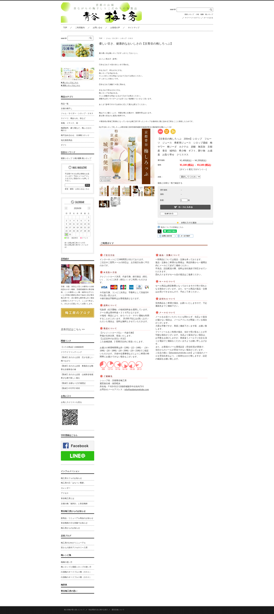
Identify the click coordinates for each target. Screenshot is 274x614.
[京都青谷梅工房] (101, 21)
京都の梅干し (66, 108)
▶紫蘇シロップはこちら (70, 85)
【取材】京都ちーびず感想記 (73, 383)
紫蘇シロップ (189, 14)
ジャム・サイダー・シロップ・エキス (119, 38)
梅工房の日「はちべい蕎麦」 (73, 483)
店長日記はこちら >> (73, 329)
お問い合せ (97, 27)
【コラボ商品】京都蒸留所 (72, 347)
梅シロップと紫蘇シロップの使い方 (76, 567)
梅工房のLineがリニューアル (73, 543)
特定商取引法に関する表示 (98, 610)
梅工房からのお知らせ (70, 528)
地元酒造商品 (66, 140)
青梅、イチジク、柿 (69, 123)
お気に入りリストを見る (71, 402)
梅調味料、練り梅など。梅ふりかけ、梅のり (77, 129)
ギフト (64, 145)
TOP (65, 27)
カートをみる (208, 18)
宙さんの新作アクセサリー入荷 (74, 547)
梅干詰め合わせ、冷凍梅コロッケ (75, 135)
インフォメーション (70, 471)
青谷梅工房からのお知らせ (73, 511)
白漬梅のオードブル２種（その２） (76, 577)
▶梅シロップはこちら (69, 82)
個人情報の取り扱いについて (74, 610)
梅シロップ (209, 14)
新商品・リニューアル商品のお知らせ (77, 518)
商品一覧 (64, 104)
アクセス (64, 493)
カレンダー (65, 488)
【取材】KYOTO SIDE (70, 388)
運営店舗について (118, 610)
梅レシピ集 (66, 555)
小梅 (197, 14)
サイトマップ (133, 27)
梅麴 (202, 14)
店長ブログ (66, 536)
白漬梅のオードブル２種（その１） (76, 572)
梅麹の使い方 (66, 562)
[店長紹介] (77, 282)
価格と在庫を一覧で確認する (170, 183)
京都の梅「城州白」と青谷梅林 (74, 503)
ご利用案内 (80, 27)
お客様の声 (115, 27)
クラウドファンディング (71, 352)
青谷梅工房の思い (69, 591)
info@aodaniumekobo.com (136, 389)
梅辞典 (64, 585)
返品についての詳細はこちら (172, 227)
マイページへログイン (193, 18)
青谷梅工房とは (67, 498)
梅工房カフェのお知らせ (71, 478)
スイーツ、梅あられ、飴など (73, 118)
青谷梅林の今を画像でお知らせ (74, 523)
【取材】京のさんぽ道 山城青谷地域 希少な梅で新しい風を (77, 376)
